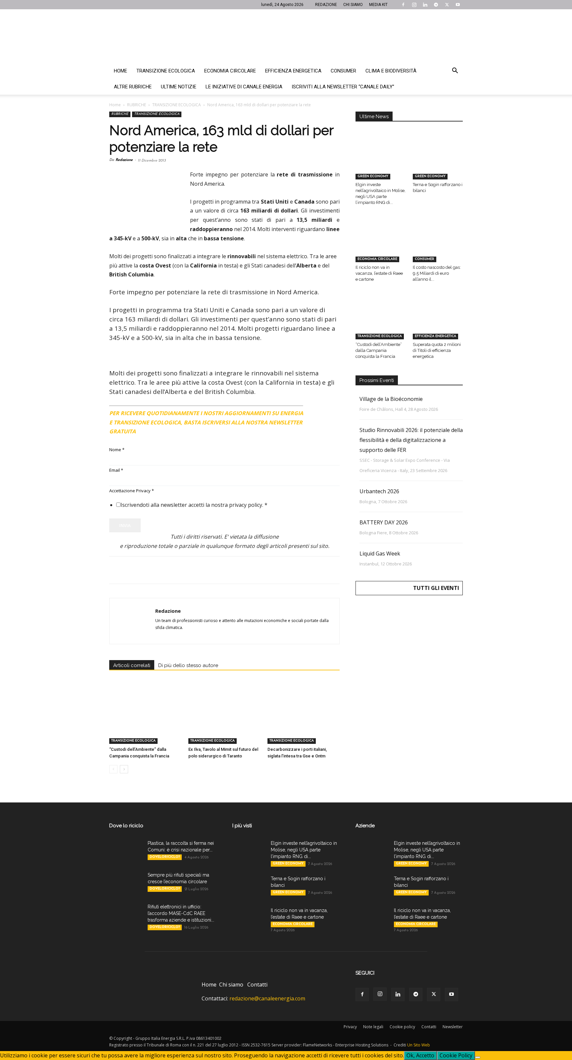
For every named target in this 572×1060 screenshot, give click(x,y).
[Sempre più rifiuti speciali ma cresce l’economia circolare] (125, 883)
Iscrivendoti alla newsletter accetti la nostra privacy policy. (193, 504)
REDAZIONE (326, 4)
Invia (125, 525)
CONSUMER (424, 259)
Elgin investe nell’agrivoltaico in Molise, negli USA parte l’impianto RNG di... (304, 850)
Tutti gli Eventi (436, 588)
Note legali (373, 1027)
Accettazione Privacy (131, 491)
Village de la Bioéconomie (391, 399)
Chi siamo (231, 984)
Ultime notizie (178, 87)
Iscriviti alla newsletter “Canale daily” (343, 87)
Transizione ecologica (165, 71)
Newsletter (453, 1027)
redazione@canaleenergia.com (267, 998)
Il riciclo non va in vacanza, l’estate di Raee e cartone (379, 273)
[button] (455, 71)
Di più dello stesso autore (188, 665)
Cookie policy (402, 1027)
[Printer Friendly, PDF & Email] (321, 410)
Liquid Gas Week (379, 553)
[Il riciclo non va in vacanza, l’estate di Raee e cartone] (381, 245)
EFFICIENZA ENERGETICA (435, 336)
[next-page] (124, 769)
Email (116, 470)
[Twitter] (447, 4)
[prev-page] (113, 769)
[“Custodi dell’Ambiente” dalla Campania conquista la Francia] (145, 719)
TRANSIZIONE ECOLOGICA (176, 105)
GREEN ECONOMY (373, 176)
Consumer (343, 71)
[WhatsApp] (161, 570)
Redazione (124, 160)
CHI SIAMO (353, 4)
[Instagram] (414, 4)
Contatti (257, 984)
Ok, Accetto (420, 1055)
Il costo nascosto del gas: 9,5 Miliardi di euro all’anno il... (437, 273)
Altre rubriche (133, 87)
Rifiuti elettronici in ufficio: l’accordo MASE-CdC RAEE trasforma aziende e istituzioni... (181, 913)
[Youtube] (458, 4)
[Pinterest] (146, 570)
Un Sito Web (418, 1045)
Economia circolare (230, 71)
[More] (223, 570)
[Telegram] (436, 4)
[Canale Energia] (286, 36)
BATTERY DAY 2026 (383, 522)
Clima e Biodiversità (390, 71)
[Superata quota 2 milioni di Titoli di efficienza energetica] (438, 322)
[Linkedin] (425, 4)
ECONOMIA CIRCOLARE (377, 259)
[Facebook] (403, 4)
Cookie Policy (456, 1055)
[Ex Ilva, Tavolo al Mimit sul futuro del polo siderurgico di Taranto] (224, 719)
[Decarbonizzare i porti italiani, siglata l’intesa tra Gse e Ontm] (303, 719)
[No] (477, 1057)
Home (120, 71)
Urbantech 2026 (379, 491)
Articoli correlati (131, 665)
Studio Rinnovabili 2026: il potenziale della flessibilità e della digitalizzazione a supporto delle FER (411, 440)
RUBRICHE (136, 105)
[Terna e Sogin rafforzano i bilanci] (438, 162)
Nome (116, 450)
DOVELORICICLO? (165, 857)
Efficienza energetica (293, 71)
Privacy (350, 1027)
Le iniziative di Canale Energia (244, 87)
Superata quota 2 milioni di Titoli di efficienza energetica (437, 350)
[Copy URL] (207, 570)
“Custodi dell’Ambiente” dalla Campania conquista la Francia (379, 350)
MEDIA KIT (378, 4)
